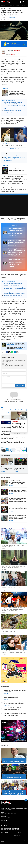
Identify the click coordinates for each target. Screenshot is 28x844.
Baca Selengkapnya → (16, 431)
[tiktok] (18, 829)
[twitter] (9, 352)
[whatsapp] (12, 352)
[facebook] (7, 352)
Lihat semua (13, 54)
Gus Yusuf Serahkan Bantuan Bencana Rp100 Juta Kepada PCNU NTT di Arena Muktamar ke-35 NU (15, 107)
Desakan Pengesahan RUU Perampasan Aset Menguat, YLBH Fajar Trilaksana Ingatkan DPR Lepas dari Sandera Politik (17, 93)
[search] (23, 2)
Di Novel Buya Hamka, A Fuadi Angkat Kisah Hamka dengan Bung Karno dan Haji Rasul (14, 702)
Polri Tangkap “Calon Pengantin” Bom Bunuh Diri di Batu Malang (15, 691)
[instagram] (13, 829)
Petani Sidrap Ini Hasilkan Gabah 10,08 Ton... (14, 157)
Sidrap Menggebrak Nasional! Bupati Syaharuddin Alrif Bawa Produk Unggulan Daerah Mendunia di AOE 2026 (14, 442)
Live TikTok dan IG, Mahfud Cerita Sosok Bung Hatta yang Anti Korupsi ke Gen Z (14, 696)
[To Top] (25, 800)
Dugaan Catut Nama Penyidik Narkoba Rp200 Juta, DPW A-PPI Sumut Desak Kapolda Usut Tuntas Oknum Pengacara (16, 263)
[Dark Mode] (20, 2)
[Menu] (25, 2)
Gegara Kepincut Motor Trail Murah (10, 410)
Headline (9, 8)
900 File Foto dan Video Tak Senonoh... (13, 156)
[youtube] (15, 829)
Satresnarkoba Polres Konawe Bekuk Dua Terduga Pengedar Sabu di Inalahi (17, 170)
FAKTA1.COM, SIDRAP (7, 58)
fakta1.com (12, 17)
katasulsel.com (10, 344)
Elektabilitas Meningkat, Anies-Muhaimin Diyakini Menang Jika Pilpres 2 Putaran (15, 714)
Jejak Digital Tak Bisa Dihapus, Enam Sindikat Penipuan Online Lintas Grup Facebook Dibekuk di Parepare (17, 517)
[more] (26, 746)
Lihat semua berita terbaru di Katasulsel (13, 114)
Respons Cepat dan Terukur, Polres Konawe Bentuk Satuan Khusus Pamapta (14, 708)
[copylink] (17, 352)
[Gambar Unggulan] (14, 39)
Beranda (3, 8)
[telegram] (15, 352)
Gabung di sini (18, 348)
